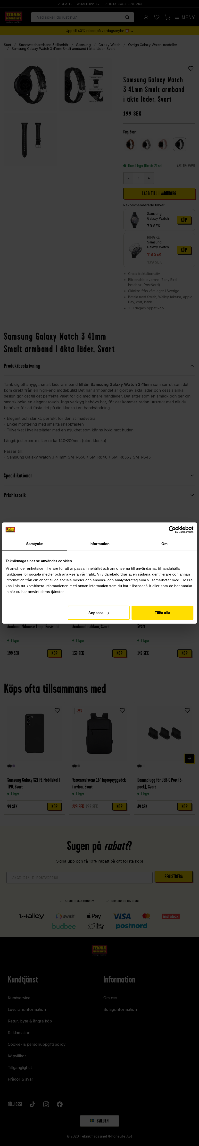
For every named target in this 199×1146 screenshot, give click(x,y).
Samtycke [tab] (34, 543)
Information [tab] (99, 543)
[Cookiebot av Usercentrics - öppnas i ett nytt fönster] (172, 529)
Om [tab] (164, 543)
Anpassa (95, 613)
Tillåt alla (162, 613)
